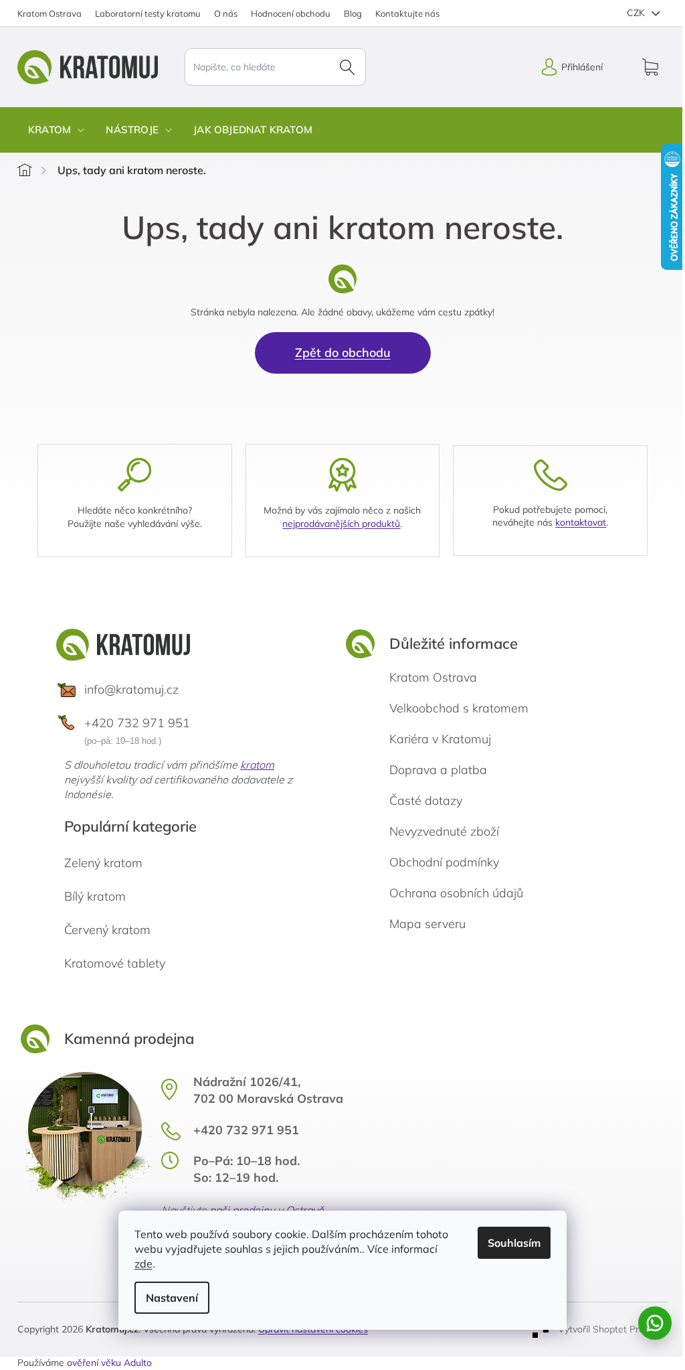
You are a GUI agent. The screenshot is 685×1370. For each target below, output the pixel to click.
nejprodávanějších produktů (341, 524)
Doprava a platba (438, 769)
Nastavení (172, 1297)
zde (143, 1263)
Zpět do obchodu (343, 352)
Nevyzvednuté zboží (444, 831)
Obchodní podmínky (444, 862)
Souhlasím (514, 1242)
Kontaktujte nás (407, 13)
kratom (257, 764)
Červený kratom (107, 929)
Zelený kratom (103, 862)
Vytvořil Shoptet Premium (613, 1328)
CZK (637, 13)
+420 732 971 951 (137, 723)
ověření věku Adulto (109, 1363)
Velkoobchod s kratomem (458, 708)
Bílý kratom (95, 896)
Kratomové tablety (114, 963)
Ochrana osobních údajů (456, 893)
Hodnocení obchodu (290, 13)
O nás (225, 13)
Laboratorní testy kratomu (148, 13)
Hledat (347, 67)
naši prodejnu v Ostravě (266, 1210)
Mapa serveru (427, 923)
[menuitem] (56, 130)
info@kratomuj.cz (131, 689)
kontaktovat (580, 522)
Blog (353, 13)
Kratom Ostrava (49, 13)
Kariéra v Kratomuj (440, 739)
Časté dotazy (425, 800)
